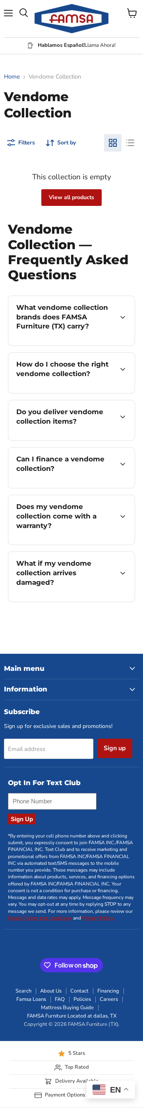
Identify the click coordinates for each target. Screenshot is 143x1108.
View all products (71, 197)
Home (12, 76)
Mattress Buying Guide (67, 1007)
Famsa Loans (31, 999)
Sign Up (22, 819)
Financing (108, 991)
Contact (79, 991)
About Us (51, 991)
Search (23, 991)
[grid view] (113, 143)
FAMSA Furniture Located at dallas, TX (71, 1016)
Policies (82, 999)
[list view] (130, 143)
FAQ (60, 999)
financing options (72, 486)
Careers (109, 999)
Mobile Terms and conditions (40, 918)
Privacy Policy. (98, 918)
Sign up (115, 748)
